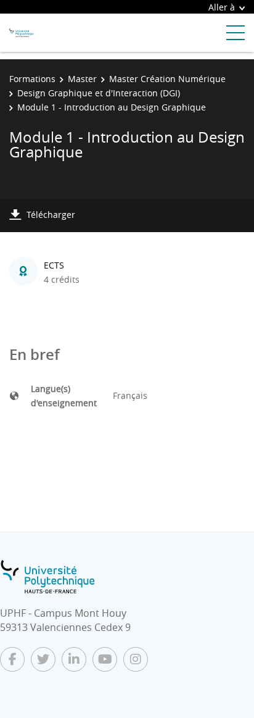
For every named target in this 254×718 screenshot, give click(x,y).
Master (82, 79)
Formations (32, 79)
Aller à (221, 7)
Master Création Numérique (167, 79)
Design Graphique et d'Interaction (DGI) (98, 93)
